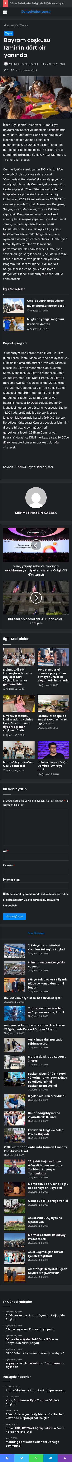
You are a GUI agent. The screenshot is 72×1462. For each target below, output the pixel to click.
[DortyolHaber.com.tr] (36, 12)
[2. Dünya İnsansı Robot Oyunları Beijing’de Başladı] (14, 951)
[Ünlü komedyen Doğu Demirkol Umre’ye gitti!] (53, 750)
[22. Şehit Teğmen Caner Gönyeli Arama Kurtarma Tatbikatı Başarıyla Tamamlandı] (14, 1167)
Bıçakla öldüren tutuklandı (46, 1096)
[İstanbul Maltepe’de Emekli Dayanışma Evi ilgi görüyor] (53, 703)
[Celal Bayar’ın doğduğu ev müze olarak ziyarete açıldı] (13, 305)
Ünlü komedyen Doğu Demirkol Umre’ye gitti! (52, 765)
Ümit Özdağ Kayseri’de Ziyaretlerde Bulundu (44, 1115)
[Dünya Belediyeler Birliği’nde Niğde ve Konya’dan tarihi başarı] (14, 985)
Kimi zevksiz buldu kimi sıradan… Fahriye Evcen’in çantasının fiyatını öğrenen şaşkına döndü (18, 723)
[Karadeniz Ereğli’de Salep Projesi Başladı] (14, 1135)
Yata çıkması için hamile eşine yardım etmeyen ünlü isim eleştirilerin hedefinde (53, 675)
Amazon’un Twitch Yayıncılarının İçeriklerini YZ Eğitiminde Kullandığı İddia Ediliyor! (34, 1027)
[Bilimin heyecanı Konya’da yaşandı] (14, 968)
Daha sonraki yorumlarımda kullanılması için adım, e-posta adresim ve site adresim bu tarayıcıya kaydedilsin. (36, 899)
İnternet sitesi (11, 879)
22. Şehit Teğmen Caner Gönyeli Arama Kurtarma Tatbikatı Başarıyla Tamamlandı (45, 1167)
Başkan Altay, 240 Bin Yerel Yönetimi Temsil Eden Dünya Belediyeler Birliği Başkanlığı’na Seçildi (47, 1080)
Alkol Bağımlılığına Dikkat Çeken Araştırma (45, 1254)
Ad (5, 850)
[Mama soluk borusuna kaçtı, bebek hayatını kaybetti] (14, 1189)
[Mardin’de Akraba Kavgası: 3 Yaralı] (14, 1062)
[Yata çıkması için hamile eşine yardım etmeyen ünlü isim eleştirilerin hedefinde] (53, 657)
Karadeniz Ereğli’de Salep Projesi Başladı (46, 1132)
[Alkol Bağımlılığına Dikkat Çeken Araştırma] (14, 1257)
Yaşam (24, 25)
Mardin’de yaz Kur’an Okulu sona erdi (18, 764)
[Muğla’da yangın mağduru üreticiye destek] (13, 324)
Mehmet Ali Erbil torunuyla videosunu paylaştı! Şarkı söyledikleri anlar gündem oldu (17, 677)
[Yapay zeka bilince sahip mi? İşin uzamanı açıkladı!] (14, 1013)
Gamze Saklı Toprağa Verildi (48, 1201)
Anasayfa (12, 25)
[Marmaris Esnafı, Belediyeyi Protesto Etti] (14, 1240)
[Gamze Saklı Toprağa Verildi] (14, 1206)
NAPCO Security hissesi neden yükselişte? (33, 998)
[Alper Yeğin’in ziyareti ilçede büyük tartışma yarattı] (14, 1274)
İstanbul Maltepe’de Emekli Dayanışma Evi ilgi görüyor (52, 719)
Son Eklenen (36, 933)
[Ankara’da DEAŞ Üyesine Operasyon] (14, 1223)
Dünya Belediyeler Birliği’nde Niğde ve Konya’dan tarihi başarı (48, 983)
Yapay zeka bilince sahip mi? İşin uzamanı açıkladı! (46, 1010)
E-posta (9, 865)
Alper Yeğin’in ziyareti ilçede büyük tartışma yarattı (47, 1271)
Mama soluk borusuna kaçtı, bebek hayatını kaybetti (48, 1186)
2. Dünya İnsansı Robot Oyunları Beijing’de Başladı (46, 947)
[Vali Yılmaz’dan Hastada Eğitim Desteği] (14, 1045)
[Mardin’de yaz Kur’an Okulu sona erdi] (19, 750)
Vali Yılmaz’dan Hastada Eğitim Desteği (45, 1042)
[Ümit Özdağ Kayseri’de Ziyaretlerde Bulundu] (14, 1118)
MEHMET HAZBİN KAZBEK (23, 64)
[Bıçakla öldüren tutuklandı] (14, 1101)
